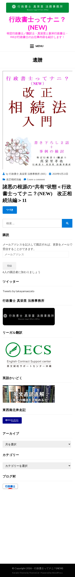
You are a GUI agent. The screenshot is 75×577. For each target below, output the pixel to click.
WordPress (57, 572)
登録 (9, 265)
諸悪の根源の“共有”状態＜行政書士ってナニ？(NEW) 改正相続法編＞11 (37, 193)
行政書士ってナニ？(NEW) (37, 23)
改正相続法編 (13, 179)
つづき (9, 210)
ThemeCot (34, 572)
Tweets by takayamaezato (18, 291)
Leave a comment (36, 179)
